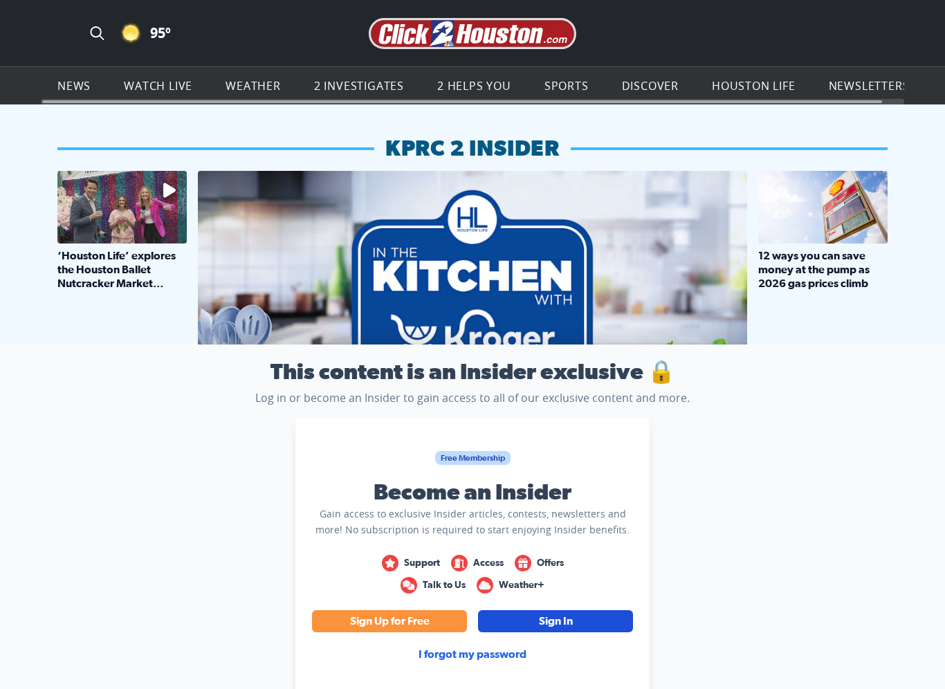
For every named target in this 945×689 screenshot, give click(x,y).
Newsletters (869, 85)
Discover (650, 85)
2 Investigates (359, 85)
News (74, 85)
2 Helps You (474, 85)
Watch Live (158, 85)
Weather (253, 85)
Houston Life (754, 85)
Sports (566, 85)
